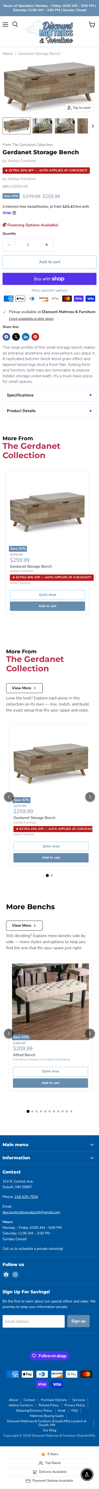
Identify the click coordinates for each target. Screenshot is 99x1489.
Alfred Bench (24, 1054)
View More (21, 688)
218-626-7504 (26, 1196)
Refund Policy (49, 1405)
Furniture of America (27, 1059)
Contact (29, 1400)
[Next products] (90, 797)
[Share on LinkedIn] (25, 337)
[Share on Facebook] (6, 337)
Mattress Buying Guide (47, 1416)
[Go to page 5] (45, 1111)
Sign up (78, 1321)
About (13, 1400)
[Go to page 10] (67, 1111)
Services (78, 1400)
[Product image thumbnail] (42, 126)
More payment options (50, 290)
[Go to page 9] (62, 1111)
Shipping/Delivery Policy (34, 1410)
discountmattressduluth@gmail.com (31, 1212)
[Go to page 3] (37, 1111)
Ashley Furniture (22, 160)
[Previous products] (9, 797)
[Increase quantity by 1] (46, 244)
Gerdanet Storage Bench (31, 566)
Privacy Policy (74, 1405)
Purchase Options (54, 1400)
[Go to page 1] (47, 875)
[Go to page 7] (54, 1111)
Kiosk (62, 1410)
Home (8, 54)
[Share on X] (16, 337)
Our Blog (49, 1430)
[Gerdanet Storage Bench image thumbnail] (16, 126)
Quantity (9, 234)
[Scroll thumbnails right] (92, 126)
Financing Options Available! (32, 225)
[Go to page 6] (49, 1111)
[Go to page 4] (41, 1111)
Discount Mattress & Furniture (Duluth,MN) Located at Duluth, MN (47, 1423)
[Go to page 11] (71, 1111)
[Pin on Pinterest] (35, 337)
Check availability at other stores (31, 319)
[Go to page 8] (58, 1111)
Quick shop (47, 594)
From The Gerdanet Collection (28, 145)
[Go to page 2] (52, 875)
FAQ (74, 1410)
